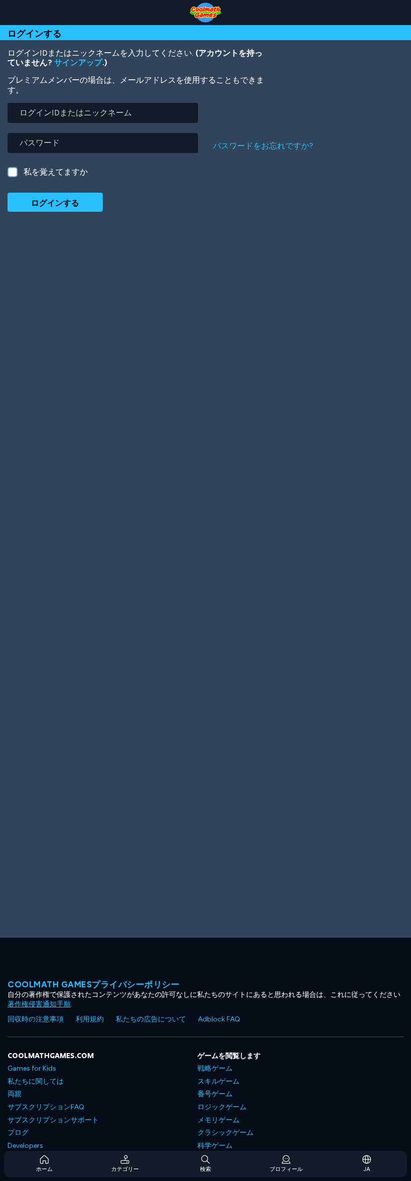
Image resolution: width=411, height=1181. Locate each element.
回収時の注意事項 (36, 1019)
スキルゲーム (218, 1081)
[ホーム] (205, 13)
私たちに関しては (36, 1081)
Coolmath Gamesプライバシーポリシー (93, 984)
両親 (15, 1094)
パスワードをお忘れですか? (263, 146)
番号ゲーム (215, 1094)
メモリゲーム (218, 1120)
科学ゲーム (215, 1145)
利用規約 (90, 1019)
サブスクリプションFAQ (46, 1107)
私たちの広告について (151, 1019)
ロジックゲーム (222, 1107)
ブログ (18, 1132)
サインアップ (78, 62)
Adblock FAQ (219, 1019)
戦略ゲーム (215, 1068)
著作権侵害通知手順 (39, 1004)
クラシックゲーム (225, 1132)
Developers (25, 1145)
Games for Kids (32, 1068)
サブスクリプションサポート (53, 1120)
